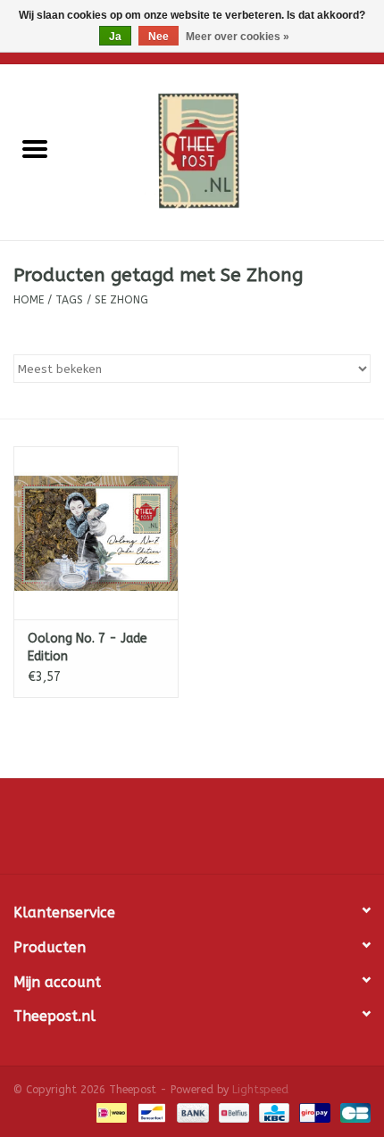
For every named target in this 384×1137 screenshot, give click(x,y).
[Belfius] (233, 1112)
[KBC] (273, 1112)
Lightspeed (260, 1089)
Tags (69, 300)
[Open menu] (35, 148)
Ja (115, 36)
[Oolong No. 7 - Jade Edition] (96, 532)
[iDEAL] (110, 1112)
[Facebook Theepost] (192, 832)
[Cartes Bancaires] (352, 1112)
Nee (158, 36)
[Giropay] (313, 1112)
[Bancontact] (150, 1112)
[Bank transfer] (191, 1112)
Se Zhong (121, 300)
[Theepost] (227, 151)
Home (28, 300)
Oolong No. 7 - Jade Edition (87, 647)
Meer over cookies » (237, 36)
